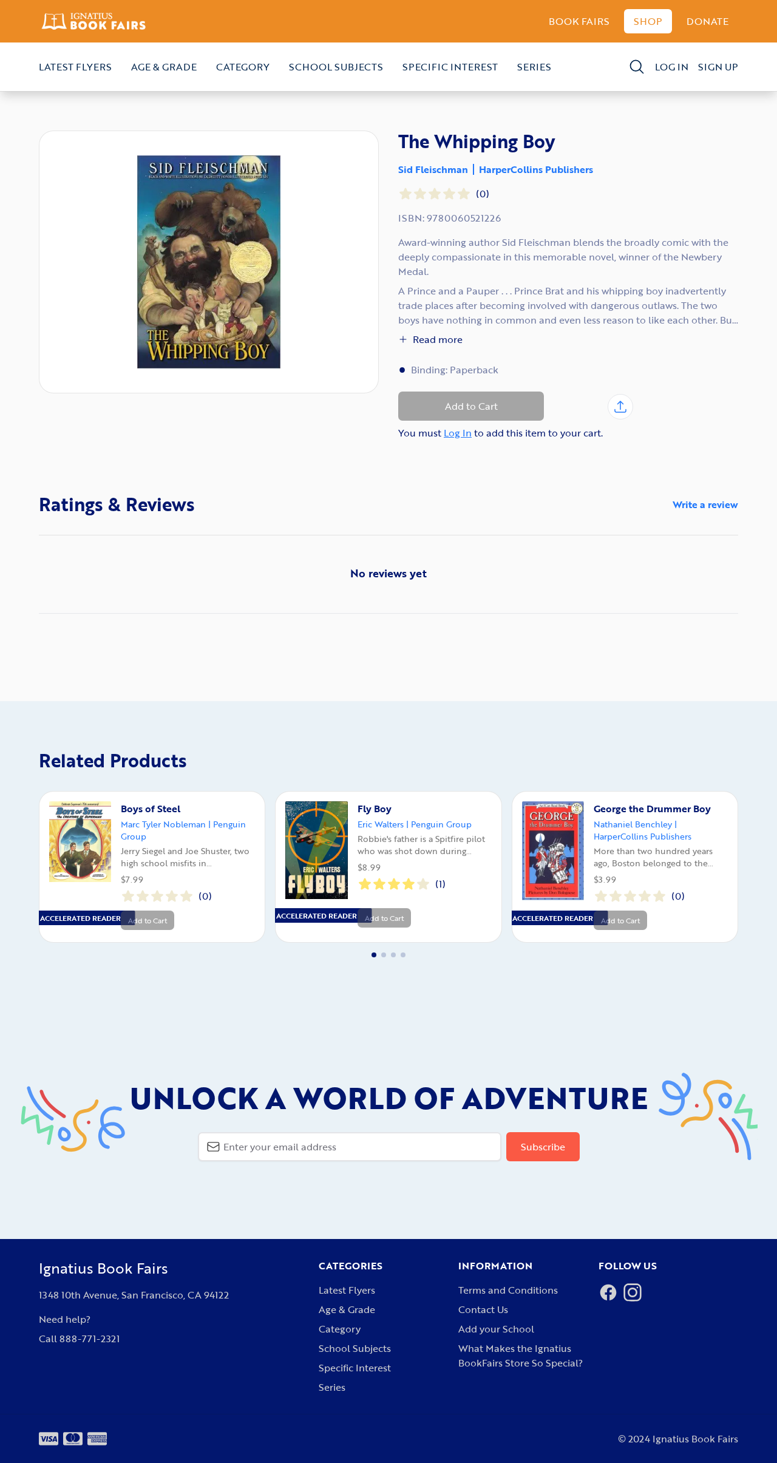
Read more (438, 339)
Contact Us (483, 1309)
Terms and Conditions (508, 1290)
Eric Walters (381, 824)
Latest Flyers (75, 66)
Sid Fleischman (433, 169)
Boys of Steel (150, 808)
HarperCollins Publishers (536, 169)
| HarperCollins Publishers (642, 830)
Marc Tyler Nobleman (163, 824)
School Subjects (336, 66)
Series (534, 66)
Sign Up (718, 66)
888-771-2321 (89, 1338)
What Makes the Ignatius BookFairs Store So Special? (520, 1355)
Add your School (496, 1329)
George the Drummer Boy (652, 808)
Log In (671, 66)
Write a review (705, 504)
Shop (648, 21)
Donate (707, 21)
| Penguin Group (439, 824)
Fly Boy (375, 808)
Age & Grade (164, 66)
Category (243, 66)
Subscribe (543, 1146)
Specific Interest (450, 66)
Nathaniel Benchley (633, 824)
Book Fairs (579, 21)
